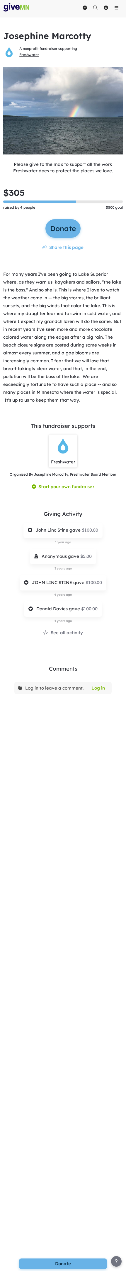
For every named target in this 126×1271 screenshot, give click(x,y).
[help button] (116, 1261)
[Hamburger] (116, 7)
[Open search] (95, 7)
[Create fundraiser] (84, 7)
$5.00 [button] (86, 556)
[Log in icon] (106, 7)
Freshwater (29, 54)
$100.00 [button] (90, 530)
